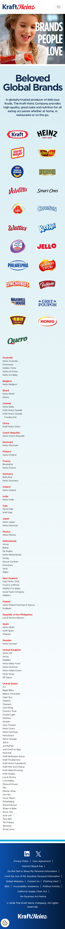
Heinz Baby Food (11, 663)
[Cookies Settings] (5, 923)
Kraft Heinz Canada (12, 410)
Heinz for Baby (10, 375)
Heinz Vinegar (10, 739)
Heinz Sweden (10, 643)
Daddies (7, 660)
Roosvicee (8, 565)
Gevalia (6, 721)
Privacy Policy (21, 861)
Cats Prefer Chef (11, 581)
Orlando (7, 634)
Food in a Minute (11, 585)
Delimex (7, 718)
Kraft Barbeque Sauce (14, 756)
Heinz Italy (8, 509)
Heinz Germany (10, 480)
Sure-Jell (7, 815)
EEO (7, 886)
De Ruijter (8, 551)
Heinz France (9, 467)
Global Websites (14, 881)
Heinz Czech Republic (14, 436)
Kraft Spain (8, 630)
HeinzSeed (8, 735)
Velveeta (7, 826)
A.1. (4, 686)
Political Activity (51, 886)
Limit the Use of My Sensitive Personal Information (32, 876)
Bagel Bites (8, 690)
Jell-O (5, 742)
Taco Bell (7, 819)
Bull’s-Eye (7, 477)
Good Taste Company (13, 592)
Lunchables (8, 780)
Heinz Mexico (9, 535)
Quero (6, 397)
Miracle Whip (9, 791)
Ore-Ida (6, 794)
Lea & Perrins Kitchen (13, 617)
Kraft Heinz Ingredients (14, 763)
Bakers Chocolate (11, 693)
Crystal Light (9, 714)
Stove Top (8, 812)
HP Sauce (7, 677)
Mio (4, 787)
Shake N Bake (10, 808)
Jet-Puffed (8, 746)
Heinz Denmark (10, 445)
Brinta (5, 547)
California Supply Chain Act (32, 891)
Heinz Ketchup (10, 525)
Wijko (5, 572)
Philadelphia (8, 801)
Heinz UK (7, 653)
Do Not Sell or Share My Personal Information (32, 871)
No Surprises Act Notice (33, 896)
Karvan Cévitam (10, 561)
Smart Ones (9, 829)
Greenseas (8, 364)
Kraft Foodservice (11, 759)
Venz (5, 568)
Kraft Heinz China (11, 426)
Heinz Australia (10, 361)
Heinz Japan (9, 522)
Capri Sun (7, 697)
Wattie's (7, 595)
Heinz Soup (8, 674)
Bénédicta (8, 464)
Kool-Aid (7, 753)
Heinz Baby (8, 406)
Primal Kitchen (10, 805)
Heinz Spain (8, 627)
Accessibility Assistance (26, 886)
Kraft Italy (7, 512)
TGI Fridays (8, 822)
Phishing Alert (50, 881)
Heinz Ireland (9, 490)
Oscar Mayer (9, 798)
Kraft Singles (9, 773)
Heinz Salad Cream (12, 670)
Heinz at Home (10, 371)
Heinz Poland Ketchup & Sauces (19, 605)
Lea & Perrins (9, 777)
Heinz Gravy (9, 728)
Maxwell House (10, 784)
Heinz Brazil (8, 393)
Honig (5, 558)
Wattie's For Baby (11, 588)
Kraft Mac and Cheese (14, 766)
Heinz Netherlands (12, 554)
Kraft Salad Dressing (13, 770)
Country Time (9, 711)
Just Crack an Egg (11, 749)
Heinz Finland (9, 455)
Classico (6, 700)
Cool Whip (8, 707)
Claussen (7, 704)
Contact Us (33, 881)
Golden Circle (9, 368)
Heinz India (8, 499)
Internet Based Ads (32, 866)
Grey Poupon (9, 725)
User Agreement (42, 861)
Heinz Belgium (10, 384)
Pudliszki (7, 608)
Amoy (6, 544)
